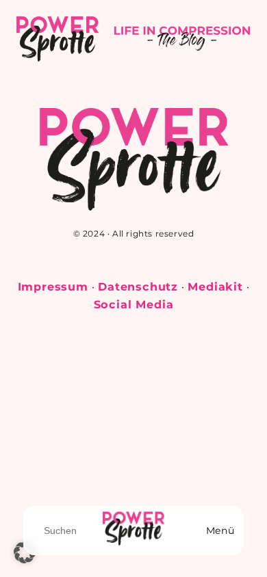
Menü (220, 530)
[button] (24, 552)
